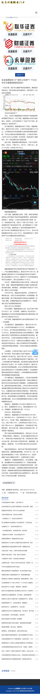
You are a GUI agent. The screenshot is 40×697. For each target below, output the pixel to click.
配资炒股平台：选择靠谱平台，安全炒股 (20, 607)
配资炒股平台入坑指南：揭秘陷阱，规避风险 (20, 587)
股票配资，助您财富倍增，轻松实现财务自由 (20, 631)
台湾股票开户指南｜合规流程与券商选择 (20, 558)
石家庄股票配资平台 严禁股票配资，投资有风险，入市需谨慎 (20, 639)
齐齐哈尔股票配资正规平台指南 (20, 567)
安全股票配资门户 (9, 483)
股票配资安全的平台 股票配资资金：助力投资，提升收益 (20, 611)
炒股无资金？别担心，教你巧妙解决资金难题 (20, 550)
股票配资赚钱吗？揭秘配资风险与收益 (20, 538)
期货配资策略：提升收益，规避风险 (20, 627)
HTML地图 (29, 688)
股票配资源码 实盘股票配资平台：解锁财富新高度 (20, 575)
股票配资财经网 (24, 691)
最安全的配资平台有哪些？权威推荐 (20, 619)
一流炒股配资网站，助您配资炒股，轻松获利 (20, 530)
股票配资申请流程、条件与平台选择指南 (20, 510)
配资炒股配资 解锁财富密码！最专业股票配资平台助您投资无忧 (20, 635)
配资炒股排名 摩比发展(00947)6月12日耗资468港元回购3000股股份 (32, 493)
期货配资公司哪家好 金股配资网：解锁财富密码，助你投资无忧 (20, 579)
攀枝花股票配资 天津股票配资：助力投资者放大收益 (20, 571)
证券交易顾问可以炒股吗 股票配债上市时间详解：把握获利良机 (20, 506)
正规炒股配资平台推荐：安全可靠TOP (20, 502)
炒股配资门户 (20, 75)
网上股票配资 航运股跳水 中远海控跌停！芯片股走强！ (20, 522)
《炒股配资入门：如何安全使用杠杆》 (20, 518)
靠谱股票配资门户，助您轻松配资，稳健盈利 (20, 603)
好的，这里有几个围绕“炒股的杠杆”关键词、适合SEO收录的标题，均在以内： (20, 651)
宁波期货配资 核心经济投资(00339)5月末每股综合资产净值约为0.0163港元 (13, 493)
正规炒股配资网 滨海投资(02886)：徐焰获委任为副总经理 (20, 655)
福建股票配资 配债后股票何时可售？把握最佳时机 (20, 546)
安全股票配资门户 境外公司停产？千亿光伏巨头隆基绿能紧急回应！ (20, 583)
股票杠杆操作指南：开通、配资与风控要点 (20, 554)
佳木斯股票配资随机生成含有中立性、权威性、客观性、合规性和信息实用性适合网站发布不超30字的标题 (20, 647)
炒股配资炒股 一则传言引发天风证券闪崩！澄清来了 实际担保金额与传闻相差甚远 (20, 563)
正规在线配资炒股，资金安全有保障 (20, 514)
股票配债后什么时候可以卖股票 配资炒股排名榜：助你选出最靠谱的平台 (20, 542)
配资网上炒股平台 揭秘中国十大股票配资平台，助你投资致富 (20, 599)
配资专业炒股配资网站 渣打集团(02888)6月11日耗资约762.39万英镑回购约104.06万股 (20, 591)
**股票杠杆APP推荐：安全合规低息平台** (20, 534)
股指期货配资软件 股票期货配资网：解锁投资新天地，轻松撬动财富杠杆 (20, 659)
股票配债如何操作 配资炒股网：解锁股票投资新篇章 (20, 623)
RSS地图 (23, 688)
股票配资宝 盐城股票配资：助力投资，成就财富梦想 (20, 595)
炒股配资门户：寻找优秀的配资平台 (20, 526)
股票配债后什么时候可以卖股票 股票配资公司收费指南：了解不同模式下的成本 (20, 643)
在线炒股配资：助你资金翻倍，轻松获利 (20, 615)
